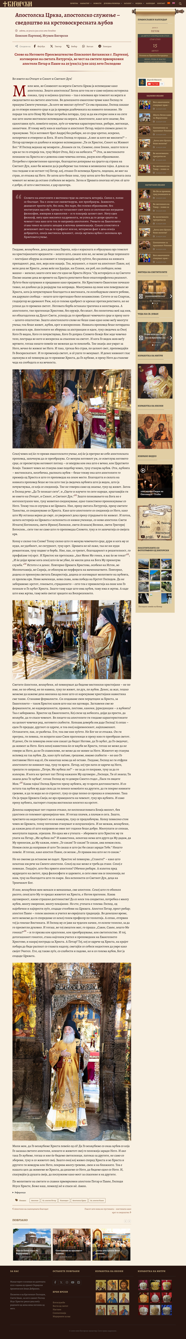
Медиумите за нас (61, 1316)
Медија (138, 3)
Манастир (84, 3)
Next (170, 295)
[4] (25, 563)
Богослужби (59, 1302)
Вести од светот (60, 1306)
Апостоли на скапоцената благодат (31, 1209)
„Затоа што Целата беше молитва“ (107, 1252)
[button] (71, 1192)
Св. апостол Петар (49, 1200)
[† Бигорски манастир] (17, 3)
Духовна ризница (112, 3)
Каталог (127, 3)
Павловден (64, 1200)
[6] (25, 930)
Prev (140, 295)
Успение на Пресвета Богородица (153, 55)
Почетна (74, 3)
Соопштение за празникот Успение (69, 1252)
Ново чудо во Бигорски (155, 335)
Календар (150, 3)
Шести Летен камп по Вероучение (27, 1252)
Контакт (161, 3)
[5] (21, 782)
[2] (75, 495)
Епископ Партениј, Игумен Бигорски (41, 35)
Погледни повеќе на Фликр (150, 606)
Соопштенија (59, 1313)
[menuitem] (168, 3)
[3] (128, 554)
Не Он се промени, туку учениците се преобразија (162, 194)
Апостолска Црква (79, 1200)
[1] (95, 150)
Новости (97, 3)
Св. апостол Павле (97, 1200)
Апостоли (34, 1200)
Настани (57, 1309)
